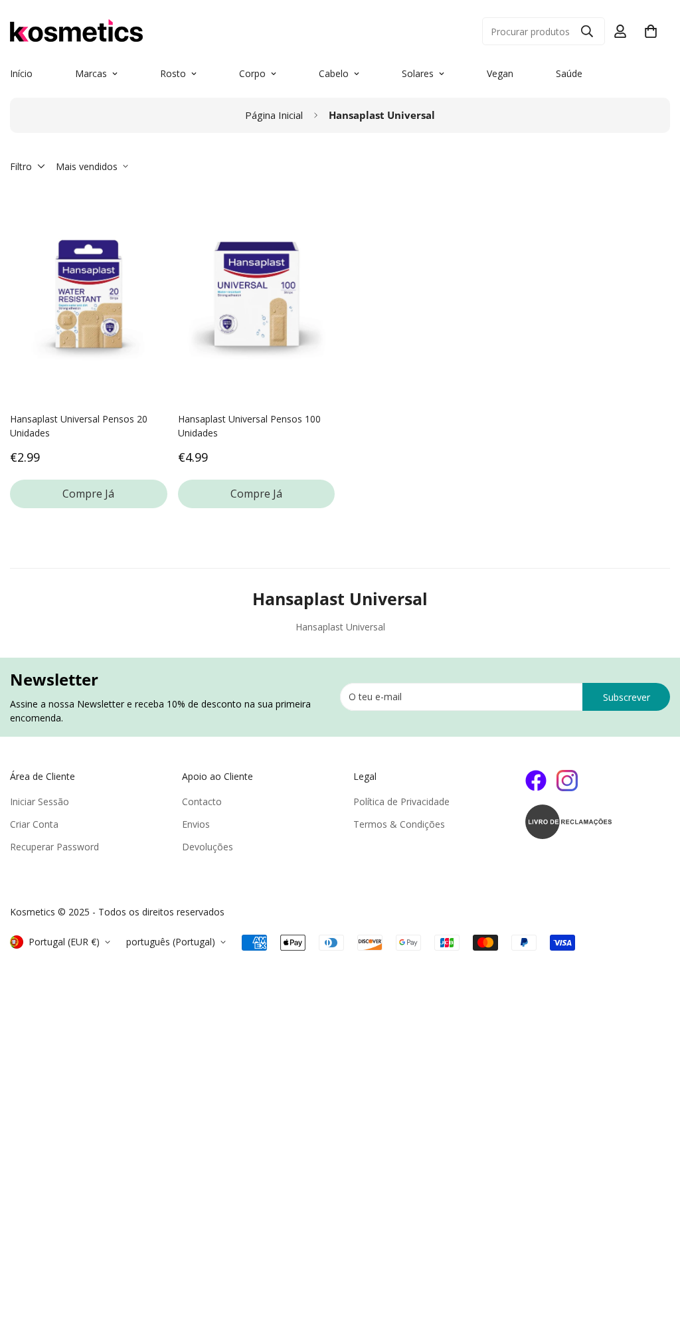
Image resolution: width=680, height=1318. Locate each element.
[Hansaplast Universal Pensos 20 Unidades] (88, 294)
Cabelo (334, 73)
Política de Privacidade (401, 801)
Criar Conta (34, 824)
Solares (418, 73)
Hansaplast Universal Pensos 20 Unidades (78, 426)
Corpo (252, 73)
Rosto (173, 73)
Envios (196, 824)
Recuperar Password (54, 846)
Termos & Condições (399, 824)
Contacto (202, 801)
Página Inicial (274, 115)
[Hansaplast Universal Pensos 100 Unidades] (256, 294)
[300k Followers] (536, 780)
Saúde (569, 73)
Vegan (500, 73)
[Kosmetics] (159, 31)
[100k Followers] (567, 780)
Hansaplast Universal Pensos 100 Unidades (249, 426)
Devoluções (207, 846)
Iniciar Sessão (39, 801)
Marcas (91, 73)
